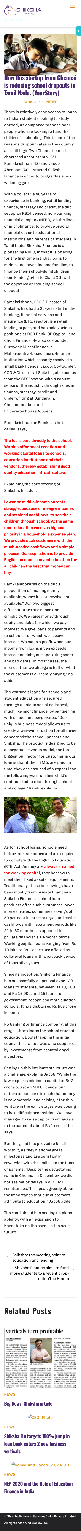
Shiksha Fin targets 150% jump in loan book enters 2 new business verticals (37, 1443)
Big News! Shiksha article (28, 1403)
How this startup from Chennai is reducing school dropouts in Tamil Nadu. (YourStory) (40, 85)
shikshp (32, 102)
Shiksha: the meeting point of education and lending (39, 1258)
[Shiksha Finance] (23, 13)
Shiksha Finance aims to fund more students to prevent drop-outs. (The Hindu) (39, 1273)
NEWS (51, 101)
